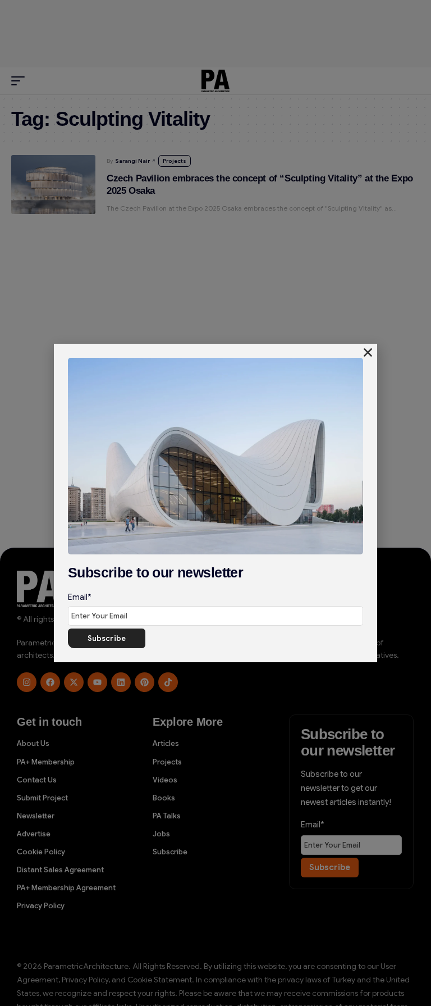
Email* (79, 597)
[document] (215, 503)
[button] (368, 352)
